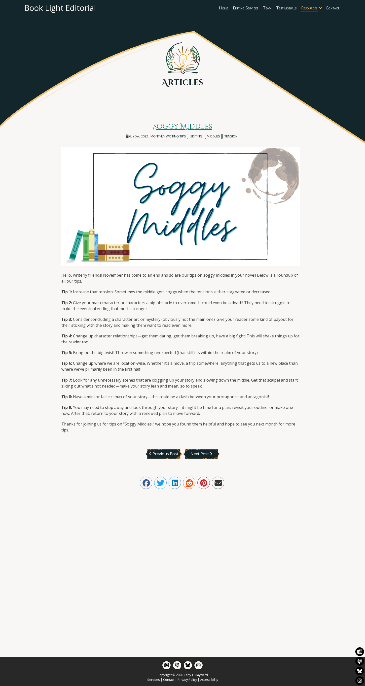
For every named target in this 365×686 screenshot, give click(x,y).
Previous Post (164, 454)
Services (153, 679)
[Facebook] (146, 483)
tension (231, 136)
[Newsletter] (166, 665)
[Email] (218, 483)
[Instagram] (198, 665)
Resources (309, 8)
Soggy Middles (182, 126)
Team (267, 8)
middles (213, 136)
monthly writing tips (168, 136)
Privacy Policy (187, 679)
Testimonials (286, 8)
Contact (332, 8)
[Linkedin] (175, 483)
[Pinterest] (203, 483)
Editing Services (245, 8)
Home (223, 8)
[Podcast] (177, 665)
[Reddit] (189, 483)
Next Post (200, 454)
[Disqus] (182, 566)
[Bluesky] (187, 665)
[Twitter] (160, 483)
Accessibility (209, 679)
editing (196, 136)
